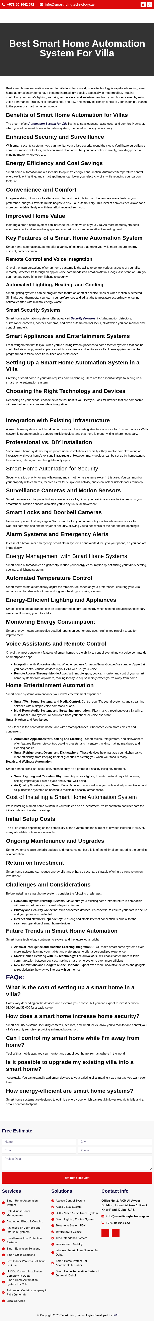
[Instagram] (149, 4)
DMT (116, 1315)
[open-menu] (149, 16)
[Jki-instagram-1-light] (116, 1233)
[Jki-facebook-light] (105, 1233)
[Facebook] (143, 4)
